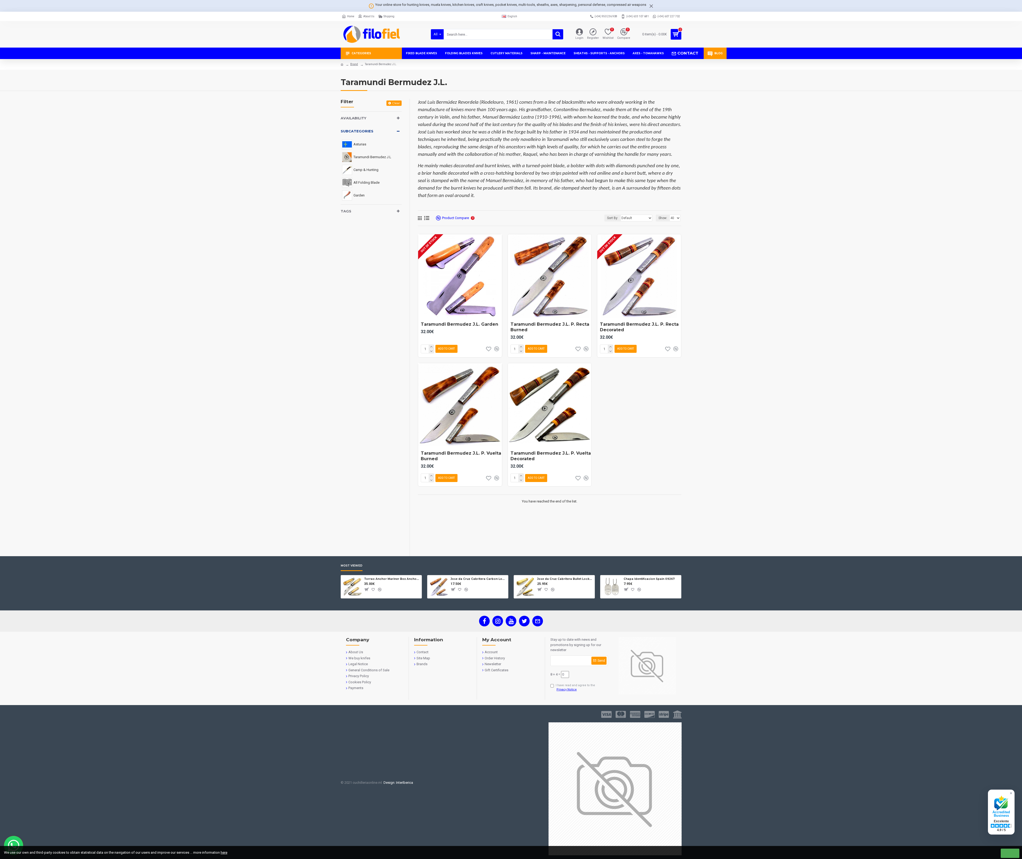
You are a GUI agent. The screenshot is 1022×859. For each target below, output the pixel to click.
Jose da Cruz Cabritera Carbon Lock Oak (478, 579)
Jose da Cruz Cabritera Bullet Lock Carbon (565, 579)
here (224, 852)
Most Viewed (351, 565)
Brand (354, 64)
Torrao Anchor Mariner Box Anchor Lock (392, 579)
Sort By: (612, 218)
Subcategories (357, 131)
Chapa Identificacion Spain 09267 (649, 579)
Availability (353, 118)
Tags (346, 211)
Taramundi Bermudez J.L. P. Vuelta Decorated (550, 456)
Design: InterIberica (397, 783)
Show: (662, 218)
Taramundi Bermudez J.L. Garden (459, 324)
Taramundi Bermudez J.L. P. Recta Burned (549, 327)
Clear (396, 103)
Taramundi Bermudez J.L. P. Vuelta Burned (461, 456)
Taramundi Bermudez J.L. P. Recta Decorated (639, 327)
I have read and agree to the (575, 688)
